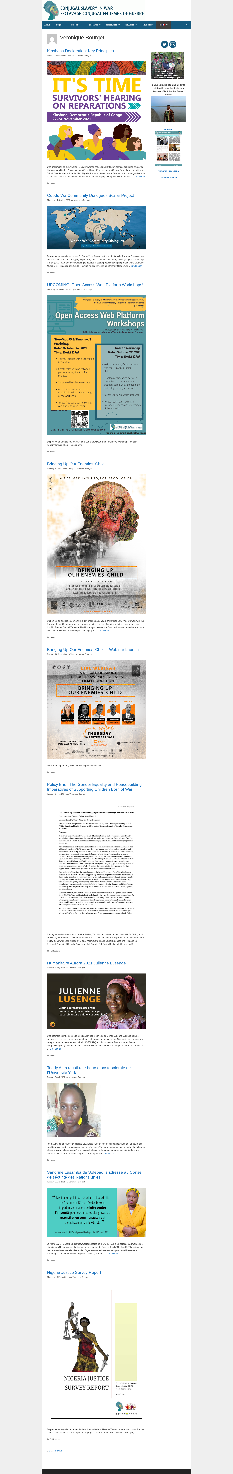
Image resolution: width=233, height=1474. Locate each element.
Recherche (74, 25)
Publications (55, 951)
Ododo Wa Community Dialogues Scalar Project (90, 195)
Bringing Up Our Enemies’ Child (76, 464)
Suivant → (60, 1451)
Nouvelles (129, 25)
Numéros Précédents (168, 171)
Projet (58, 25)
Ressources (111, 25)
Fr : (160, 25)
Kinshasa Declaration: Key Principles (80, 51)
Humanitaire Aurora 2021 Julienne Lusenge (86, 963)
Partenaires (93, 25)
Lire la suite (139, 177)
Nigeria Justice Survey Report (74, 1272)
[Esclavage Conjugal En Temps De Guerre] (93, 10)
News (52, 183)
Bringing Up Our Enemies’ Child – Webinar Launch (93, 649)
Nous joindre (148, 25)
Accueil (47, 25)
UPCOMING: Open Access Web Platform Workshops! (95, 284)
